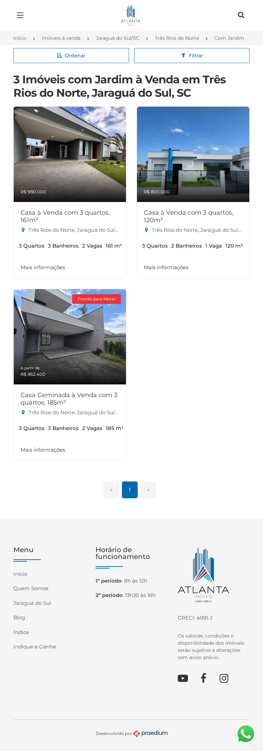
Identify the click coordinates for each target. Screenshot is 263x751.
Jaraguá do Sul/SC (117, 38)
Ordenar (75, 55)
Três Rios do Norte (177, 38)
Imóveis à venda (61, 38)
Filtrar (196, 55)
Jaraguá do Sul (32, 603)
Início (19, 38)
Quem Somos (30, 588)
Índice (21, 632)
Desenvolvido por (114, 733)
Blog (19, 617)
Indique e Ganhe (34, 646)
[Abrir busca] (241, 15)
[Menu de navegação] (21, 15)
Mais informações (43, 267)
